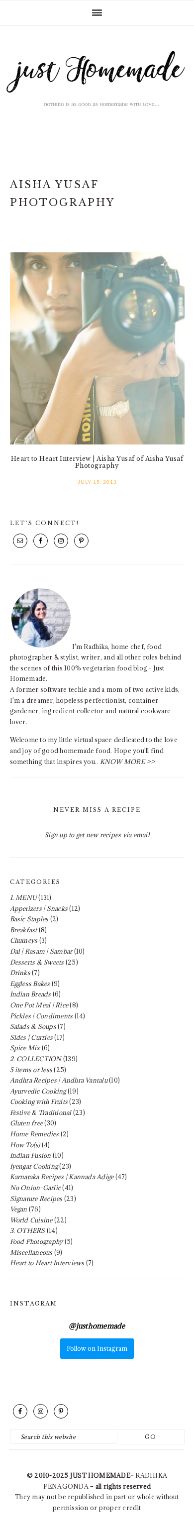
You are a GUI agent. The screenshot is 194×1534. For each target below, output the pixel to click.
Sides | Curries (31, 1037)
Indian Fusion (30, 1155)
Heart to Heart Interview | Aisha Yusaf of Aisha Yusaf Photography (97, 462)
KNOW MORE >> (128, 762)
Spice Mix (25, 1048)
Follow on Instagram (97, 1348)
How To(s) (25, 1145)
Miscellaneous (31, 1252)
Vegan (18, 1209)
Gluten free (26, 1123)
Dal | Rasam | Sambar (41, 951)
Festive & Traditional (41, 1112)
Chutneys (24, 940)
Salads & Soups (33, 1026)
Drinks (20, 973)
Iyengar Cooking (34, 1166)
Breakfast (23, 930)
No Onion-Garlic (35, 1188)
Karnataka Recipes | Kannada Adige (62, 1177)
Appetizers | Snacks (39, 908)
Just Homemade (97, 85)
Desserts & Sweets (37, 962)
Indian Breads (30, 994)
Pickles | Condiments (41, 1016)
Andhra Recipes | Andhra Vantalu (58, 1080)
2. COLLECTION (36, 1059)
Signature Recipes (36, 1199)
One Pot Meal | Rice (39, 1005)
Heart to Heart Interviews (47, 1263)
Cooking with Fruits (39, 1101)
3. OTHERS (27, 1230)
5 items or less (31, 1070)
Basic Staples (29, 919)
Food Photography (36, 1241)
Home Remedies (34, 1134)
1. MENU (23, 897)
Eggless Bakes (30, 983)
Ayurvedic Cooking (38, 1091)
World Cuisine (31, 1220)
